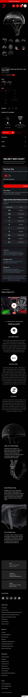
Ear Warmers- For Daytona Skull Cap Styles (20, 125)
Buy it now (18, 132)
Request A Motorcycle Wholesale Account (11, 612)
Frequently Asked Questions (8, 673)
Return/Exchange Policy (7, 646)
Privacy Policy (4, 637)
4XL (5, 103)
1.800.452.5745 (12, 574)
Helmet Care (4, 666)
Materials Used (5, 661)
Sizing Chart (4, 675)
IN (9, 175)
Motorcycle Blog (5, 668)
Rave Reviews (5, 621)
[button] (24, 696)
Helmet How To (5, 663)
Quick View (8, 118)
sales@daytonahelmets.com (15, 576)
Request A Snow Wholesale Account (10, 614)
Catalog (3, 632)
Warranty (3, 639)
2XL (5, 99)
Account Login (4, 610)
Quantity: (3, 108)
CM (6, 175)
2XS (6, 90)
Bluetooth (3, 659)
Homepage (4, 607)
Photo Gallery (4, 670)
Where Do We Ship (6, 648)
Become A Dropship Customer (8, 617)
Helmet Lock (7, 124)
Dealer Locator (5, 623)
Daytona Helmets (8, 692)
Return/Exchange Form (7, 643)
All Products (4, 619)
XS (14, 90)
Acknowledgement (5, 634)
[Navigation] (25, 5)
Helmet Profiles (5, 656)
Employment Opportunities (7, 641)
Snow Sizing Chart (6, 683)
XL (14, 96)
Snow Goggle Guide (6, 686)
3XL (15, 99)
